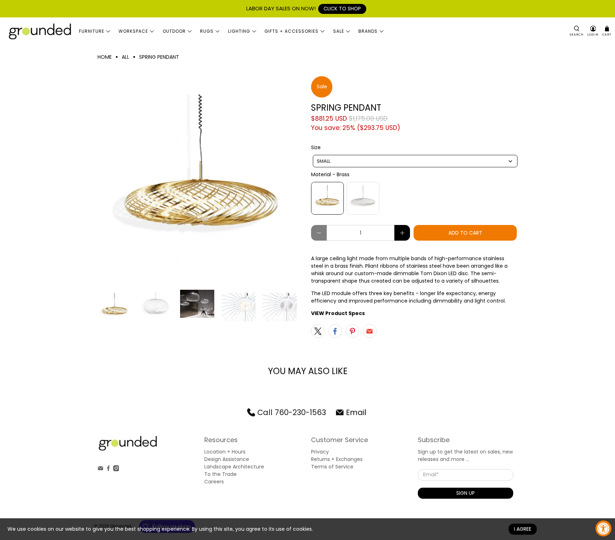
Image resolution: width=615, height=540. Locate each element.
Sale (338, 31)
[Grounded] (39, 31)
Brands (368, 31)
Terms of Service (332, 466)
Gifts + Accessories (291, 31)
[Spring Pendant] (201, 179)
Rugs (207, 31)
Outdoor (174, 31)
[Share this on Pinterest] (352, 331)
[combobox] (415, 161)
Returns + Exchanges (337, 459)
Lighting (239, 31)
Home (105, 56)
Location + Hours (225, 451)
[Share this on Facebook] (335, 331)
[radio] (327, 198)
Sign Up (465, 493)
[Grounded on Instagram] (116, 469)
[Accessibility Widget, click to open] (603, 528)
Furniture (91, 31)
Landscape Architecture (234, 466)
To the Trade (220, 474)
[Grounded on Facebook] (108, 469)
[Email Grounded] (101, 469)
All (125, 56)
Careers (214, 481)
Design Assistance (226, 459)
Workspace (133, 31)
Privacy (320, 451)
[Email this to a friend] (370, 331)
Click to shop (342, 8)
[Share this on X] (318, 331)
